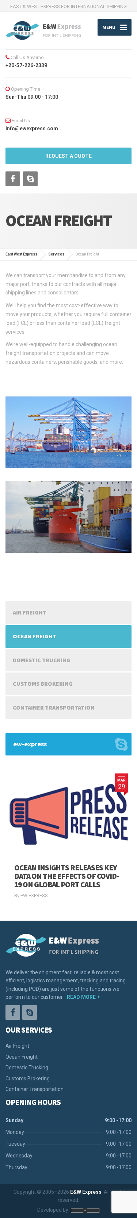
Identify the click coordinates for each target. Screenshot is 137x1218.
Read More (81, 997)
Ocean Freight (34, 636)
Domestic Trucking (42, 660)
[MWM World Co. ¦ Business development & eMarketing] (85, 1210)
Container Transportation (54, 707)
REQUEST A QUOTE (68, 156)
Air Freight (29, 612)
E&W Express (86, 1192)
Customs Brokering (43, 683)
